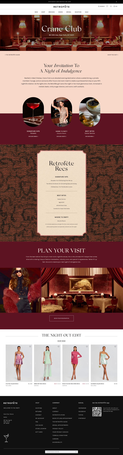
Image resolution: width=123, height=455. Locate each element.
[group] (33, 117)
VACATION (78, 12)
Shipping (38, 408)
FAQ (36, 422)
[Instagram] (61, 39)
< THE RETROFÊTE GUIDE (12, 55)
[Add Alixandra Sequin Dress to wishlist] (115, 346)
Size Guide (39, 425)
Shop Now (61, 341)
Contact (38, 415)
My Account (39, 418)
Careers (55, 439)
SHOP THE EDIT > (113, 55)
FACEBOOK (82, 411)
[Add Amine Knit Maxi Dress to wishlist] (58, 346)
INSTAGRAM (82, 408)
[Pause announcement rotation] (116, 2)
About (54, 408)
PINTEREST (82, 418)
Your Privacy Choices (60, 432)
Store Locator (40, 428)
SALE (86, 12)
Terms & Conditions (59, 435)
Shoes (60, 12)
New (36, 12)
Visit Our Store (9, 414)
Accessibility (57, 442)
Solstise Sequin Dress (12, 383)
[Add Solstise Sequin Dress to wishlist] (30, 346)
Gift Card (39, 432)
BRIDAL (68, 12)
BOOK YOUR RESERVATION (61, 318)
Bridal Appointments (60, 425)
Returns (38, 411)
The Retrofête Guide (59, 422)
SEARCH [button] (102, 6)
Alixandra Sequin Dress (97, 383)
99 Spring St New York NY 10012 (8, 421)
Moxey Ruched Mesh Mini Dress (71, 383)
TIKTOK (80, 415)
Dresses (52, 12)
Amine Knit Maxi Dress (40, 383)
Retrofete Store (58, 415)
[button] (115, 6)
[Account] (111, 6)
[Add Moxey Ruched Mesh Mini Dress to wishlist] (87, 346)
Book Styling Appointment (62, 418)
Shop (43, 12)
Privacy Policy (57, 428)
